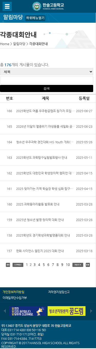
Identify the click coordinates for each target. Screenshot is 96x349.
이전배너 (5, 311)
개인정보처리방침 (13, 292)
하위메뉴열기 (35, 18)
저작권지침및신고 (59, 292)
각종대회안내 (38, 44)
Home (4, 44)
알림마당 (19, 44)
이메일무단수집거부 (15, 298)
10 (68, 264)
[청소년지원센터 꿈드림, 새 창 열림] (67, 308)
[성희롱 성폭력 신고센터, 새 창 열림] (27, 308)
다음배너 (91, 311)
